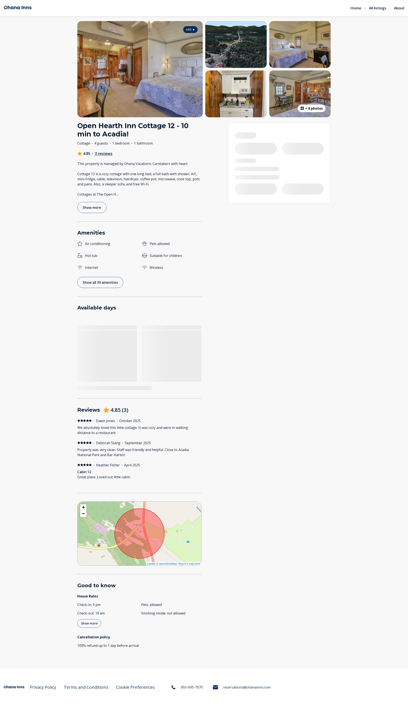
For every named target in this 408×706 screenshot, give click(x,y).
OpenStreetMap (168, 563)
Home (355, 8)
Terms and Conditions (86, 687)
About (399, 8)
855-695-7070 (192, 687)
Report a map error (189, 563)
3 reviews (103, 153)
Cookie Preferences (135, 687)
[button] (83, 507)
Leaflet (151, 563)
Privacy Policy (43, 687)
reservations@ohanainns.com (247, 687)
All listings (377, 8)
